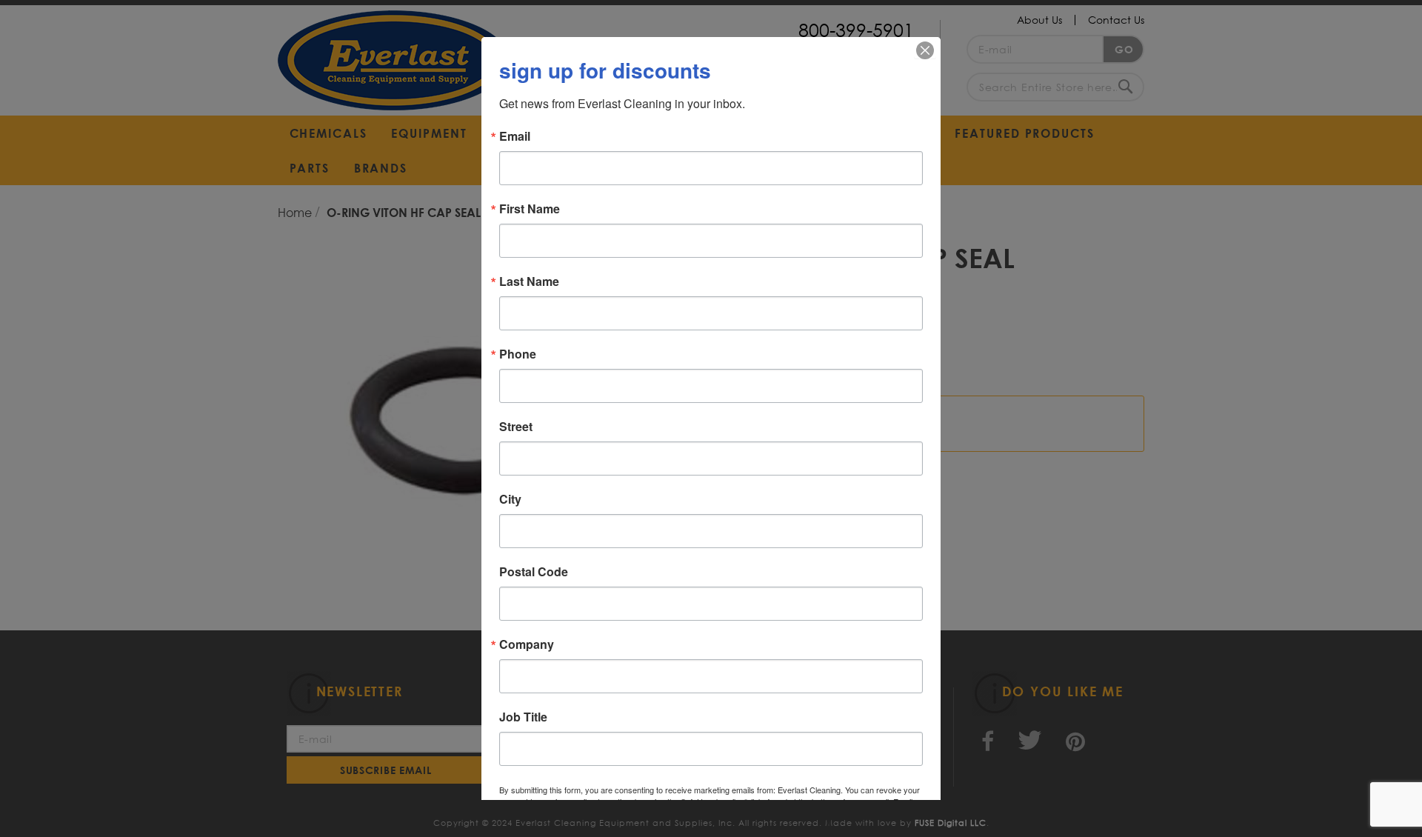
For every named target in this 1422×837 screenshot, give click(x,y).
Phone (517, 354)
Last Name (529, 281)
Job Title (523, 717)
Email (514, 136)
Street (516, 427)
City (510, 499)
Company (526, 644)
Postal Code (533, 572)
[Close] (925, 50)
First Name (529, 209)
